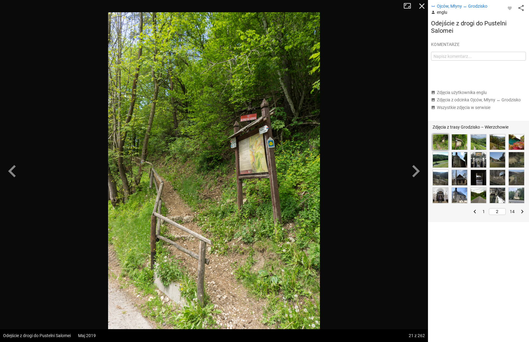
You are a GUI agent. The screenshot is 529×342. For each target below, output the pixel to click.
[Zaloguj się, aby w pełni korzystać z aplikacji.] (510, 8)
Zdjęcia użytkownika (462, 92)
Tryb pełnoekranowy (409, 6)
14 (512, 211)
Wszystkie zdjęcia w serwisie (463, 107)
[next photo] (415, 171)
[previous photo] (12, 171)
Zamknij (422, 6)
